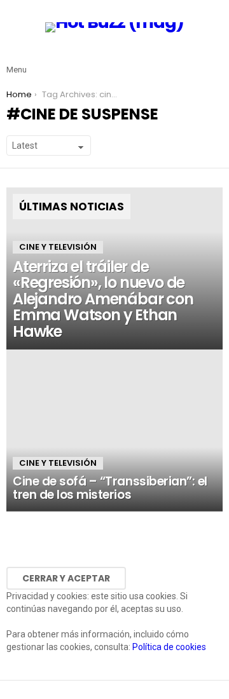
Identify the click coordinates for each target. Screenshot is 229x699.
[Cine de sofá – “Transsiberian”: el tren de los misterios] (114, 431)
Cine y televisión (58, 247)
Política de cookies (169, 647)
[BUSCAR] (215, 59)
